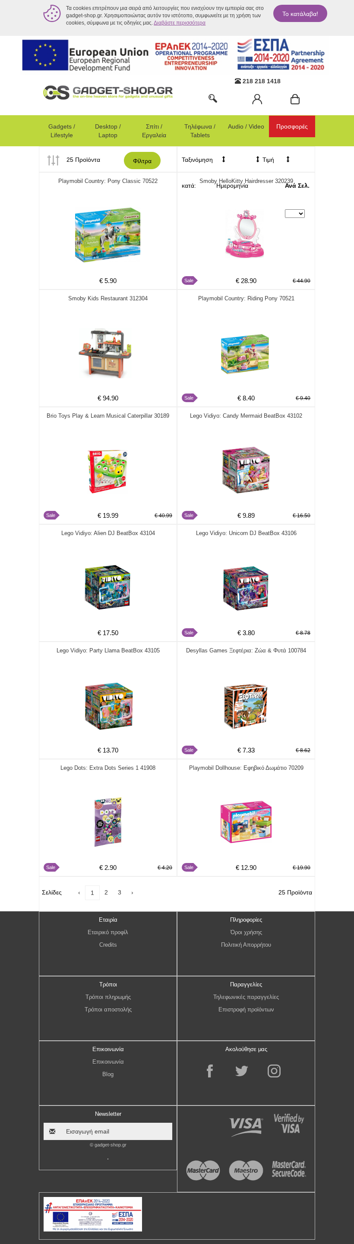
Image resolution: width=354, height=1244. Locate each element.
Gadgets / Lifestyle (61, 131)
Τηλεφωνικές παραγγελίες (246, 997)
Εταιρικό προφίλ (108, 932)
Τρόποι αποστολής (108, 1009)
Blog (108, 1074)
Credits (108, 945)
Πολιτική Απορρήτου (246, 945)
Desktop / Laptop (108, 131)
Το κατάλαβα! (300, 13)
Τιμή (267, 159)
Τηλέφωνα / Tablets (199, 131)
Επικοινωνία (108, 1061)
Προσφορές (292, 126)
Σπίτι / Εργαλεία (154, 131)
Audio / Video (246, 126)
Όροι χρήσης (246, 932)
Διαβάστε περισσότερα (179, 23)
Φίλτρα (142, 160)
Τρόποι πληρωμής (108, 997)
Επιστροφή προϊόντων (246, 1009)
